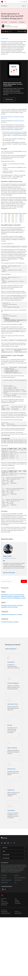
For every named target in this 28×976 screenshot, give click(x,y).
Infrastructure (11, 769)
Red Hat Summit (4, 904)
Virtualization (11, 810)
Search (24, 581)
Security (9, 725)
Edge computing (12, 748)
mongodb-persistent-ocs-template (13, 280)
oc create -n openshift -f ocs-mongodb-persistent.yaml (14, 340)
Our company (4, 875)
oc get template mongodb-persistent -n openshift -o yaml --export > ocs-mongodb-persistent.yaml (14, 246)
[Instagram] (14, 843)
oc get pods (14, 407)
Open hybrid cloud (12, 704)
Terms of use (17, 911)
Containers (22, 22)
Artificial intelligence (13, 683)
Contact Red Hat (4, 901)
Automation (10, 662)
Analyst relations (4, 882)
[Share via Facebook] (5, 31)
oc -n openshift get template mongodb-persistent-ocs (14, 350)
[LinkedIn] (2, 843)
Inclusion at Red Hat (4, 903)
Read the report (9, 99)
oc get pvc (14, 424)
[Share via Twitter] (9, 31)
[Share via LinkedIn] (7, 31)
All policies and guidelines (5, 913)
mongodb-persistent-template (12, 268)
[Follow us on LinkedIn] (4, 561)
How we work (3, 877)
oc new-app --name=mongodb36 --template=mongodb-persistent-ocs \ (14, 370)
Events (2, 900)
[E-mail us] (11, 31)
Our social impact (17, 880)
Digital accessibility (18, 913)
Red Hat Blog (4, 6)
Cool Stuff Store (18, 903)
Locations (16, 900)
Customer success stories (6, 880)
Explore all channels (10, 649)
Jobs (15, 882)
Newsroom (16, 875)
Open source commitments (19, 877)
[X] (11, 843)
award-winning (13, 871)
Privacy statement (4, 911)
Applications (11, 790)
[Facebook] (8, 843)
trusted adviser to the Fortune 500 (8, 869)
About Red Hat (3, 898)
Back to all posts (5, 38)
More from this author (9, 572)
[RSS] (25, 31)
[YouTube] (5, 843)
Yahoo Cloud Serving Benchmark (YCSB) (16, 132)
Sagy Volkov (7, 25)
